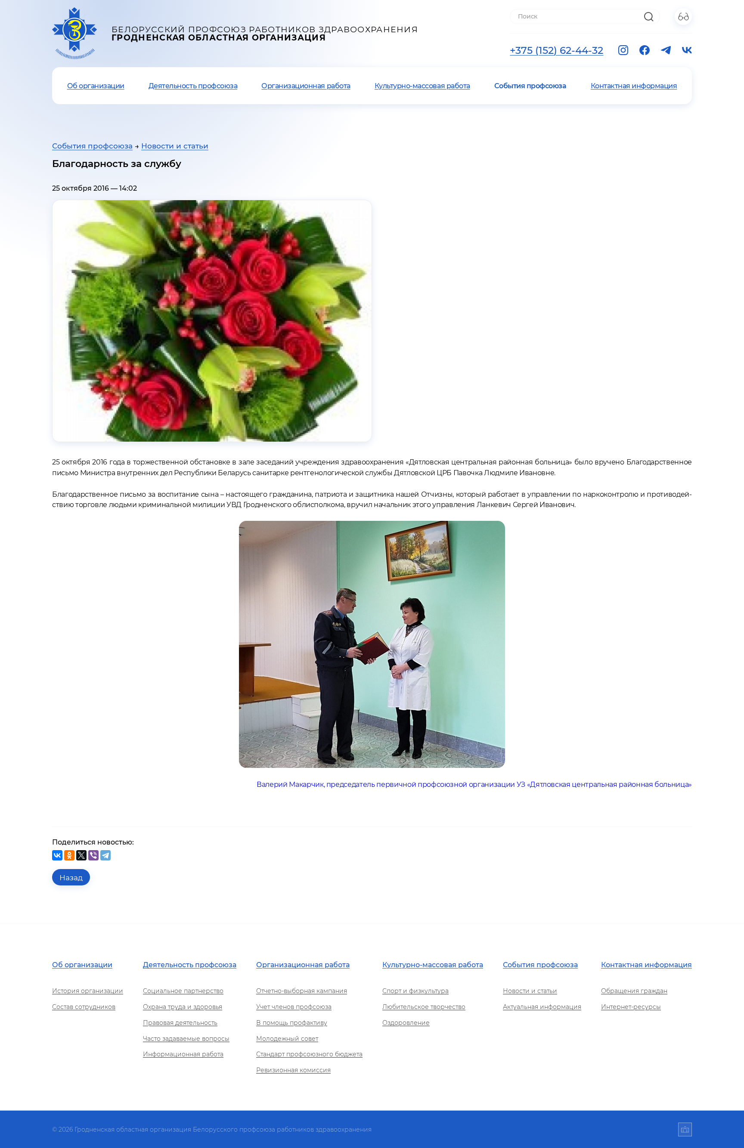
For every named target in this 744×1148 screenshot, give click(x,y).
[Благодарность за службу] (212, 321)
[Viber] (93, 855)
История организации (87, 990)
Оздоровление (406, 1022)
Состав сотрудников (83, 1006)
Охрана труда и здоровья (182, 1006)
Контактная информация (634, 85)
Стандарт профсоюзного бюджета (309, 1054)
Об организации (95, 85)
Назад (71, 877)
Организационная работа (305, 85)
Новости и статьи (174, 145)
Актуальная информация (542, 1006)
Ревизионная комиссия (293, 1070)
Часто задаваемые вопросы (186, 1038)
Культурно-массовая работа (422, 85)
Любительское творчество (423, 1006)
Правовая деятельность (180, 1022)
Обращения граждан (634, 990)
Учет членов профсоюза (294, 1006)
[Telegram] (105, 855)
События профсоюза (530, 85)
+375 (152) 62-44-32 (556, 50)
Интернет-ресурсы (631, 1006)
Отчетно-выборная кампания (301, 990)
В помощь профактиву (291, 1022)
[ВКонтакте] (57, 855)
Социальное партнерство (183, 990)
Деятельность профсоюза (193, 85)
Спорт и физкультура (415, 990)
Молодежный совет (287, 1038)
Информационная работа (183, 1054)
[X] (81, 855)
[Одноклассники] (69, 855)
